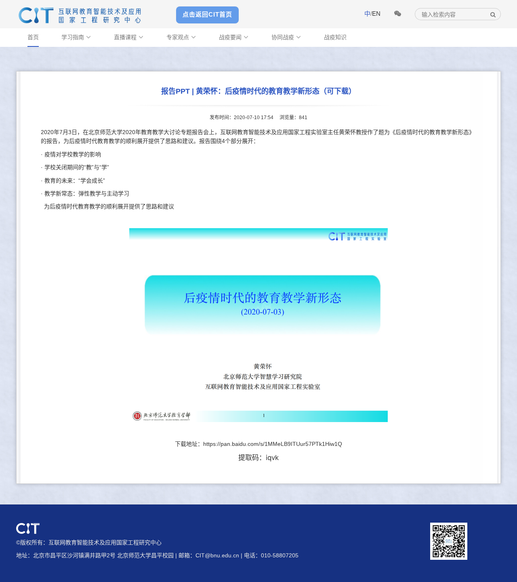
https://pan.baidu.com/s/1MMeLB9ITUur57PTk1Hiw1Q (272, 444)
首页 (33, 37)
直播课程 (129, 37)
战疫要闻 (234, 37)
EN (376, 13)
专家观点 (181, 37)
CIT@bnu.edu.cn (217, 555)
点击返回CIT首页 (207, 14)
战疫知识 (335, 37)
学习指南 (76, 37)
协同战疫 (286, 37)
